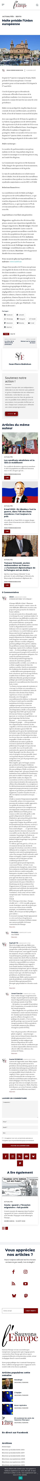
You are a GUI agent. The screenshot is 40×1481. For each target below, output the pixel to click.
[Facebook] (6, 1156)
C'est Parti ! (31, 1311)
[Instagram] (13, 1156)
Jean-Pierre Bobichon (14, 70)
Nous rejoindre (20, 1405)
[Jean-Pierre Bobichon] (4, 70)
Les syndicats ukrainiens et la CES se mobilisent (19, 461)
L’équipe (17, 1392)
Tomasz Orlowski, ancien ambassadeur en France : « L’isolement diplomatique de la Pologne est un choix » (19, 566)
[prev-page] (3, 1228)
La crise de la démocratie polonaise (9, 342)
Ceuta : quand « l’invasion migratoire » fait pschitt (17, 1206)
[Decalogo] (7, 1383)
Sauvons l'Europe (21, 1382)
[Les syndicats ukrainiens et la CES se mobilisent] (20, 443)
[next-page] (6, 1228)
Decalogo (18, 1380)
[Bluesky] (33, 1156)
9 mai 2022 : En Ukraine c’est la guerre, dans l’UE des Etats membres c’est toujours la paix (20, 513)
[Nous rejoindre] (7, 1409)
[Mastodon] (20, 1163)
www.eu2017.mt (16, 262)
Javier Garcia (9, 1221)
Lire (7, 477)
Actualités (8, 16)
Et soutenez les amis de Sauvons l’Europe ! (24, 1419)
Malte (12, 334)
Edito (18, 16)
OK (21, 1478)
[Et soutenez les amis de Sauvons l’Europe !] (7, 1422)
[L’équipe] (7, 1396)
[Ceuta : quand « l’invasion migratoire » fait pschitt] (20, 1187)
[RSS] (19, 1156)
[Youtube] (26, 1156)
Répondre (12, 927)
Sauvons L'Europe (21, 1395)
